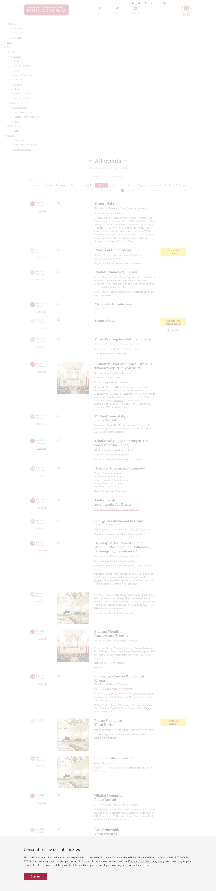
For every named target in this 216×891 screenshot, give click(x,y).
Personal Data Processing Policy (146, 861)
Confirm (35, 876)
